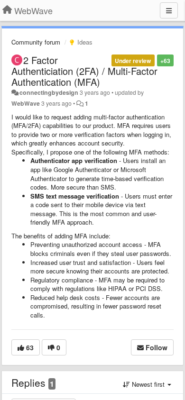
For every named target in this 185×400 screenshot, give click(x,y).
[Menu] (169, 10)
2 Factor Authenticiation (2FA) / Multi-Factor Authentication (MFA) (84, 71)
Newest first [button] (148, 384)
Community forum (35, 41)
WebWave (25, 103)
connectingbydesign (48, 92)
